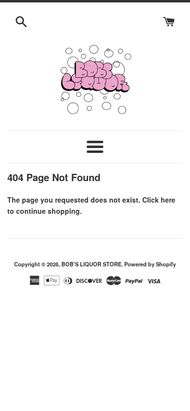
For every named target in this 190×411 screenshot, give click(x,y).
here (168, 200)
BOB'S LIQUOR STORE (91, 264)
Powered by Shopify (150, 264)
